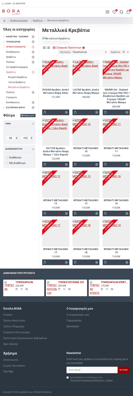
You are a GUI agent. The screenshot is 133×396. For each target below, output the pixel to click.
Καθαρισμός (29, 115)
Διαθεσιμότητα (13, 149)
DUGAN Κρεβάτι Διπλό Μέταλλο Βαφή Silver (55, 91)
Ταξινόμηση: (65, 52)
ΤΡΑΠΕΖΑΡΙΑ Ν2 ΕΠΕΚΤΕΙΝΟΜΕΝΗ (114, 282)
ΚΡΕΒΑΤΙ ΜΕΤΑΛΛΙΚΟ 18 (85, 251)
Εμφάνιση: (115, 52)
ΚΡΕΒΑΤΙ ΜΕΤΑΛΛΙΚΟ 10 (85, 150)
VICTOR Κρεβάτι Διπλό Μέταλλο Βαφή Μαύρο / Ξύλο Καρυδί (56, 151)
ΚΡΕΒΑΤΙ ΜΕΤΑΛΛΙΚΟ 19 (116, 251)
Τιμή (8, 123)
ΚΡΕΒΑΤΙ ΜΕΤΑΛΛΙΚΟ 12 (55, 202)
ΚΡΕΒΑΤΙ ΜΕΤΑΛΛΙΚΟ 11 (116, 150)
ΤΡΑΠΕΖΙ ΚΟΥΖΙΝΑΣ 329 (71, 282)
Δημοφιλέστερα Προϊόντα (19, 273)
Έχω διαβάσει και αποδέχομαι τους (91, 379)
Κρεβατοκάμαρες (19, 20)
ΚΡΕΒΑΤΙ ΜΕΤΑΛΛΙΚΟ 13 (85, 202)
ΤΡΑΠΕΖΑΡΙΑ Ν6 (24, 282)
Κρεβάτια (37, 20)
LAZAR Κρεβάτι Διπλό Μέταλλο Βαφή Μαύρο (86, 91)
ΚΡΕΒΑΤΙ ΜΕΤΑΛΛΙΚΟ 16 (116, 202)
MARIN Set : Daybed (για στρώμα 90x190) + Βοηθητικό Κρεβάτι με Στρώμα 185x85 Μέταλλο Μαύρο (116, 96)
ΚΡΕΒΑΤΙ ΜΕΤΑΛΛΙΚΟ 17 (55, 251)
